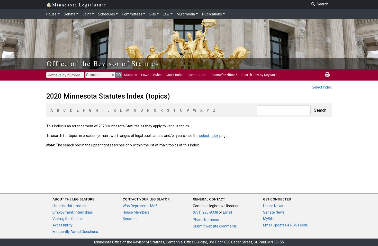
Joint (87, 14)
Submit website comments (215, 226)
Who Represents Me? (140, 206)
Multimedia (186, 14)
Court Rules (174, 75)
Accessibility (62, 225)
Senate (70, 14)
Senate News (274, 212)
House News (273, 206)
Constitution (196, 75)
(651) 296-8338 (205, 212)
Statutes (130, 75)
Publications (212, 14)
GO (118, 75)
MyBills (268, 219)
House (51, 14)
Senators (130, 219)
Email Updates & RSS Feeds (285, 225)
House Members (136, 212)
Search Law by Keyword (259, 75)
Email (227, 212)
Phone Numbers (206, 220)
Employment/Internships (72, 212)
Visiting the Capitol (67, 219)
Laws (145, 75)
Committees (132, 14)
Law (166, 14)
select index (209, 136)
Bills (152, 14)
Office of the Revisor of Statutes (103, 63)
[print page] (327, 74)
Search (320, 110)
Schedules (106, 14)
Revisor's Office (223, 75)
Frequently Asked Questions (75, 232)
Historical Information (69, 206)
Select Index (322, 87)
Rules (157, 75)
